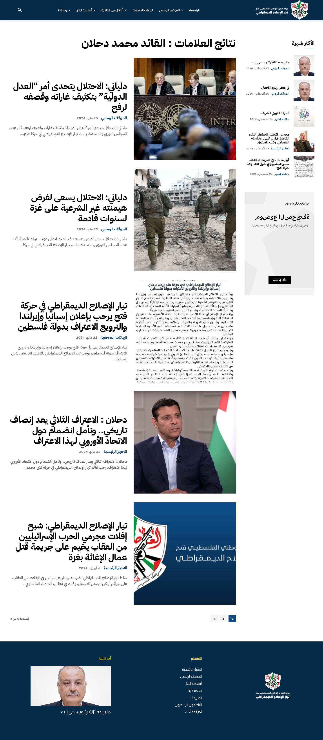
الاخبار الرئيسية (115, 452)
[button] (20, 10)
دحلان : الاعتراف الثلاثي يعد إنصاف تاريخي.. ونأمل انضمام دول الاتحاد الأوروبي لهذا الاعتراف (68, 430)
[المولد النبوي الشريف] (304, 116)
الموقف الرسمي (114, 118)
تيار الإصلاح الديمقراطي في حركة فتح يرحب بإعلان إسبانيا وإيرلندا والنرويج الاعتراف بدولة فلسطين (72, 316)
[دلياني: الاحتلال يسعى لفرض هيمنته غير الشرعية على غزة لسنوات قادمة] (185, 220)
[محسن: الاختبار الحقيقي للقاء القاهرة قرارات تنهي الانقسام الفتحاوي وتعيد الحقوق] (304, 141)
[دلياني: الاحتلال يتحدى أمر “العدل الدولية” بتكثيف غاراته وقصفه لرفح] (185, 109)
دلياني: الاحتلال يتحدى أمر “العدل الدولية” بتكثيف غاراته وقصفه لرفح (70, 97)
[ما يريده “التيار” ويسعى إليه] (304, 65)
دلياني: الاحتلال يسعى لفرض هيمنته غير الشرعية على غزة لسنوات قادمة (78, 208)
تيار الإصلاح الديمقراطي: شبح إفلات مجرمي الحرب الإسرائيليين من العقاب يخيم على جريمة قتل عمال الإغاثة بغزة (71, 541)
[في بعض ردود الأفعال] (304, 90)
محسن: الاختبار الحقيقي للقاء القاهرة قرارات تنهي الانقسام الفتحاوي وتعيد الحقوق (269, 138)
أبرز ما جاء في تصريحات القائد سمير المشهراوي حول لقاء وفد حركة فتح (268, 164)
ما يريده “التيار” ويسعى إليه (270, 62)
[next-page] (214, 618)
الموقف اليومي (280, 68)
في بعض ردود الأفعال (275, 87)
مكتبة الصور (282, 119)
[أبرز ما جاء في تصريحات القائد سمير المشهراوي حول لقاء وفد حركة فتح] (304, 166)
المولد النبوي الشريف (275, 113)
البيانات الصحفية (113, 337)
